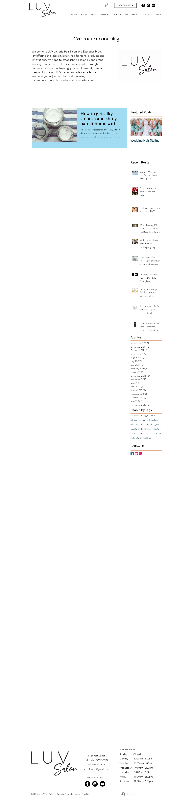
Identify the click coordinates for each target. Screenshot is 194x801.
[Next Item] (157, 127)
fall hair (134, 420)
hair (138, 424)
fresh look (153, 420)
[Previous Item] (135, 127)
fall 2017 (154, 415)
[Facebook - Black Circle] (143, 5)
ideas (133, 433)
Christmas (135, 415)
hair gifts (155, 424)
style (133, 438)
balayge (144, 415)
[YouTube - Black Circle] (102, 784)
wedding (147, 438)
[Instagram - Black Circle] (148, 5)
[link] (106, 5)
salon (148, 433)
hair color (145, 424)
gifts (132, 424)
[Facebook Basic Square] (132, 453)
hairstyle (156, 429)
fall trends (143, 420)
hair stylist (135, 429)
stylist (139, 438)
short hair (157, 433)
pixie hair (141, 433)
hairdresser (146, 429)
